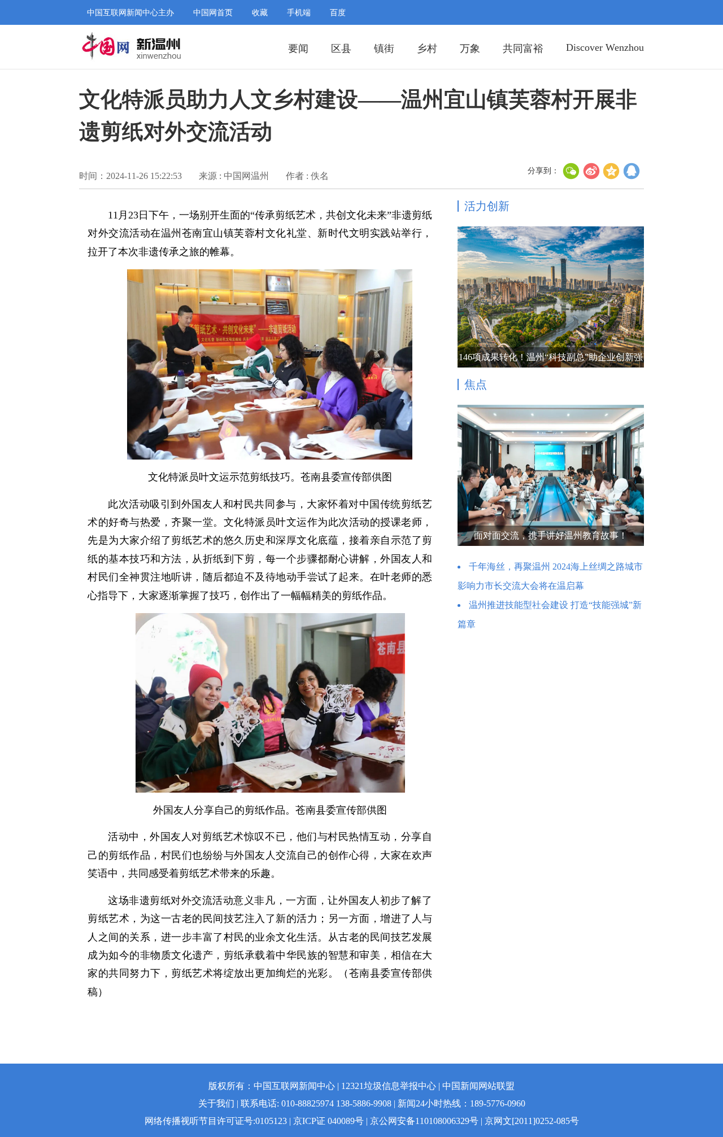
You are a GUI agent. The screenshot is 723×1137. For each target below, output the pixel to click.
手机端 (299, 12)
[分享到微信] (571, 171)
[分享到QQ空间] (611, 171)
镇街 (384, 48)
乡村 (427, 48)
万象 (470, 48)
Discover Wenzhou (605, 47)
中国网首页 (213, 12)
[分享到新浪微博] (591, 171)
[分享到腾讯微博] (632, 171)
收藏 (260, 12)
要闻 (298, 48)
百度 (338, 12)
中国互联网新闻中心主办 (130, 12)
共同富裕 (523, 48)
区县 (341, 48)
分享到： (543, 171)
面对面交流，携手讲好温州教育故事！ (551, 535)
